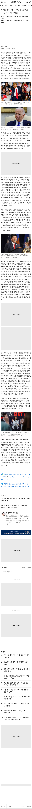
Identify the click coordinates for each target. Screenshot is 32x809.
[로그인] (30, 2)
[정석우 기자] (3, 514)
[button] (2, 2)
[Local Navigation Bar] (2, 2)
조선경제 (29, 806)
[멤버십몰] (16, 532)
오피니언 (3, 806)
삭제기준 (29, 568)
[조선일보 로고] (16, 2)
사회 (22, 806)
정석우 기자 (4, 46)
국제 (16, 806)
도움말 (23, 568)
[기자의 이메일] (7, 525)
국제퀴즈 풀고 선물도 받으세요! (12, 484)
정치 (10, 806)
